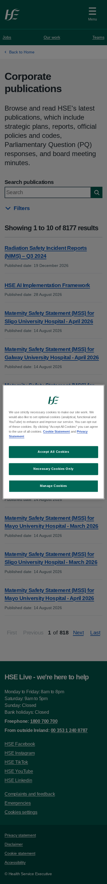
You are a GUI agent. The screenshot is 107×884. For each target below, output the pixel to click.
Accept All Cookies (53, 452)
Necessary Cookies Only (53, 469)
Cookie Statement (56, 431)
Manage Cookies (53, 486)
